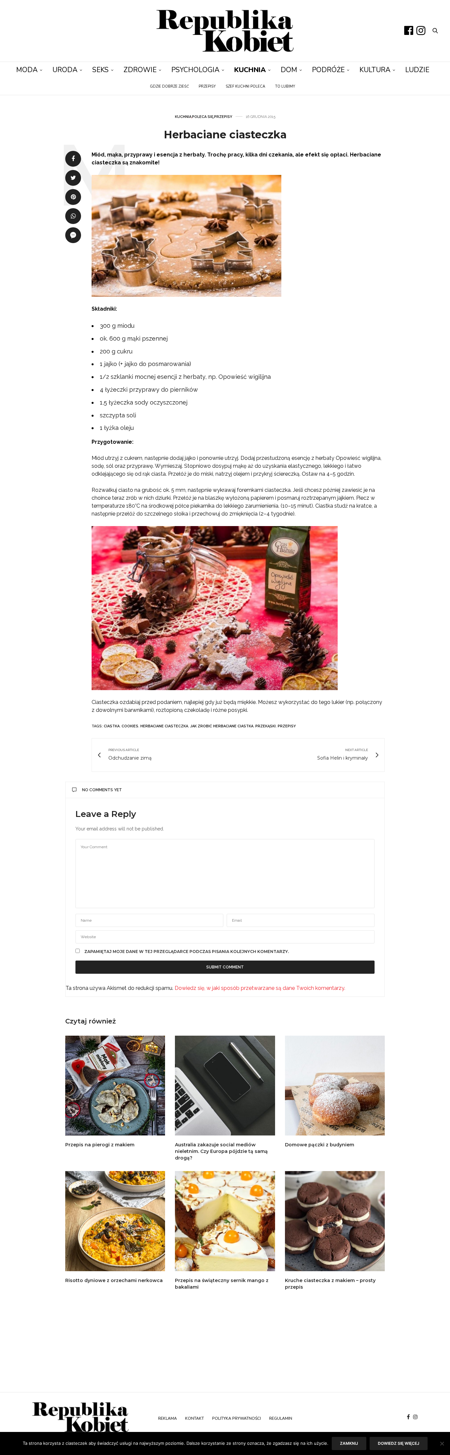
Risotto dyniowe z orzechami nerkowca (114, 1280)
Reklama (167, 1418)
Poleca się (202, 117)
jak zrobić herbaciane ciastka (221, 726)
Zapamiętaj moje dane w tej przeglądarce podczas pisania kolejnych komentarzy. (186, 952)
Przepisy (207, 86)
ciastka (112, 726)
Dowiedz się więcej (398, 1443)
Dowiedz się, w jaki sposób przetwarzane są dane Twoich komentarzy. (260, 988)
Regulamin (280, 1418)
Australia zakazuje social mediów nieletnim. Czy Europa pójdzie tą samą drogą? (221, 1151)
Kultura (374, 69)
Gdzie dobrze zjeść (169, 86)
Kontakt (194, 1418)
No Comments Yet (102, 790)
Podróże (328, 69)
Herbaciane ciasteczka (225, 134)
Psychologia (195, 69)
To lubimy (285, 86)
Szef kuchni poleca (245, 86)
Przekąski (265, 726)
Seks (100, 69)
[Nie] (441, 1443)
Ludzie (417, 69)
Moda (27, 69)
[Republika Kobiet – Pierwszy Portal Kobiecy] (224, 31)
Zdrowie (140, 69)
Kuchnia (250, 69)
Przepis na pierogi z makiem (99, 1145)
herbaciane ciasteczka (164, 726)
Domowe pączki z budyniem (319, 1145)
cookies (130, 726)
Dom (289, 69)
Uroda (64, 69)
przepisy (287, 726)
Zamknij (349, 1443)
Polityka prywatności (236, 1418)
